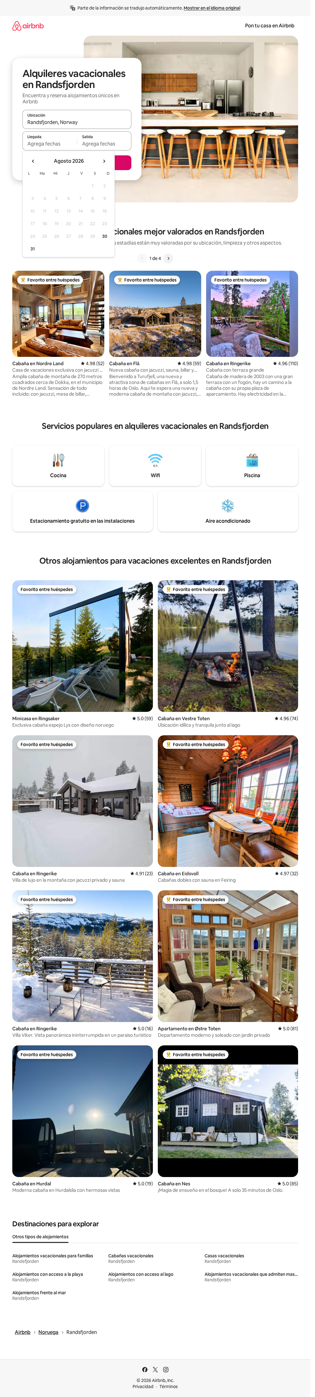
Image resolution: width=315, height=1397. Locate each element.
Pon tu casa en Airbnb (269, 25)
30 (104, 236)
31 (32, 249)
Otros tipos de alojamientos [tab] (40, 1236)
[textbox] (49, 143)
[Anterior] (142, 258)
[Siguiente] (168, 258)
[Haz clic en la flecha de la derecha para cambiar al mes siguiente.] (104, 161)
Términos (168, 1386)
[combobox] (76, 122)
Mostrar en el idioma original (212, 8)
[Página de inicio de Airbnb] (28, 25)
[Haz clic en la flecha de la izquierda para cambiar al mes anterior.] (33, 161)
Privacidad (143, 1386)
